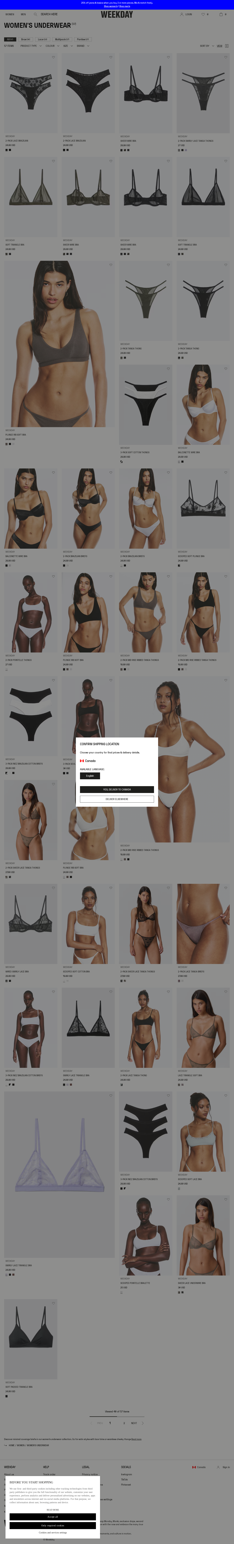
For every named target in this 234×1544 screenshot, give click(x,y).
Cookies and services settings (53, 1532)
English (90, 775)
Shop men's (124, 6)
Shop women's (111, 6)
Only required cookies (52, 1525)
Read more (53, 1510)
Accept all (52, 1517)
